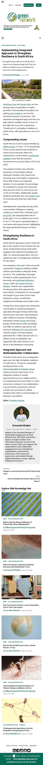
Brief (5, 518)
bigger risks (34, 196)
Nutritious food (9, 104)
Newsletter (33, 745)
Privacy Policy (23, 745)
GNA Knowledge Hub (9, 45)
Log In (39, 5)
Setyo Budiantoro (13, 733)
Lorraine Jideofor (12, 610)
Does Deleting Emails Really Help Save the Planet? (24, 478)
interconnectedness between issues (18, 369)
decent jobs (26, 104)
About (11, 5)
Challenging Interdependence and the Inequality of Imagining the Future (21, 710)
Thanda (18, 268)
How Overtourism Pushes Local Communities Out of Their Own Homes (21, 587)
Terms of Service (12, 745)
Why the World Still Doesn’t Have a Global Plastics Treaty (21, 627)
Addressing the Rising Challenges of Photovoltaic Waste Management (21, 504)
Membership (28, 5)
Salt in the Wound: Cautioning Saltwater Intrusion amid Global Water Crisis (21, 547)
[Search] (40, 38)
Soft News (21, 45)
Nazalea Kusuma (17, 400)
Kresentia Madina (12, 75)
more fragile (15, 113)
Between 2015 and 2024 (22, 329)
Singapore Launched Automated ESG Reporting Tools (21, 471)
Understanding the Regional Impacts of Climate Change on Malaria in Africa (21, 668)
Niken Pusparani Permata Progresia (20, 527)
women (22, 321)
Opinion (22, 724)
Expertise (18, 5)
